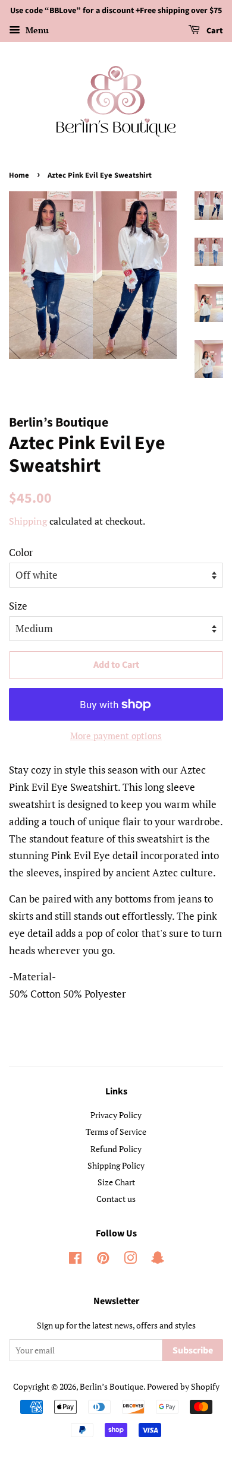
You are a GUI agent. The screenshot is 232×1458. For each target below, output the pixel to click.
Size (18, 606)
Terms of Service (116, 1131)
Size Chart (116, 1182)
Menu (36, 30)
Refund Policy (116, 1148)
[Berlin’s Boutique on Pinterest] (102, 1260)
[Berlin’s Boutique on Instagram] (130, 1260)
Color (21, 552)
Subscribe (193, 1350)
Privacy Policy (116, 1115)
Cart (214, 31)
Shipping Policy (116, 1165)
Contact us (116, 1198)
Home (19, 175)
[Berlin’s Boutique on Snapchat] (157, 1260)
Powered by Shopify (183, 1386)
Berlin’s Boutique (111, 1386)
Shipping (28, 521)
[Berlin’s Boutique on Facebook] (75, 1260)
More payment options (116, 735)
